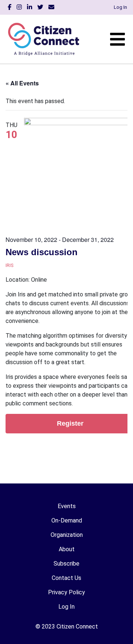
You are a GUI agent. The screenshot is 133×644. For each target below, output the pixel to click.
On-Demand (66, 520)
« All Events (22, 83)
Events (67, 506)
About (67, 549)
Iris (9, 265)
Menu (117, 39)
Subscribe (66, 563)
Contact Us (66, 577)
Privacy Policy (66, 592)
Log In (120, 7)
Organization (67, 534)
